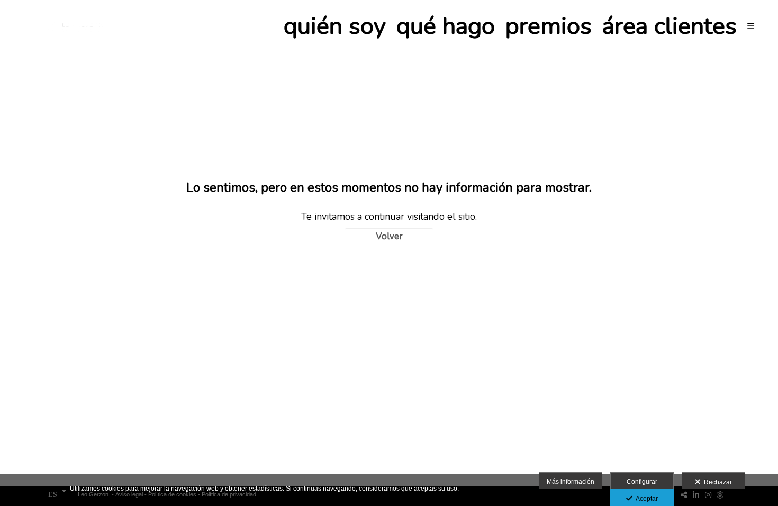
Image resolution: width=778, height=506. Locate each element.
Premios (548, 26)
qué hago (445, 26)
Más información (570, 481)
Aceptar (645, 498)
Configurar (642, 481)
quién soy (335, 26)
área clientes (669, 26)
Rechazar (716, 482)
